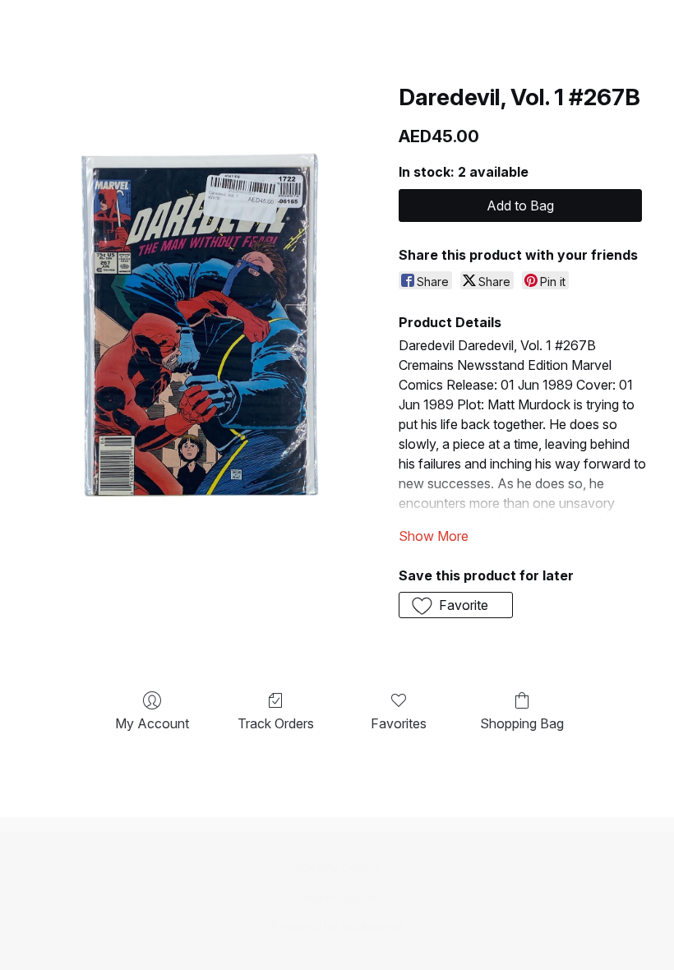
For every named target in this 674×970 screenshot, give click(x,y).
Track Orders (276, 723)
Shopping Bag (522, 723)
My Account (152, 723)
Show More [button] (434, 536)
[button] (456, 605)
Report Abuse (337, 897)
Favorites (399, 723)
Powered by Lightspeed (337, 926)
